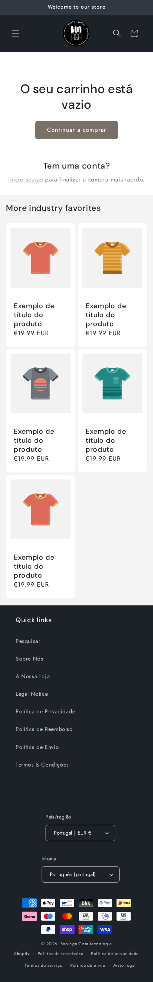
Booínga (68, 944)
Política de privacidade (115, 953)
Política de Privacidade (45, 711)
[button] (15, 33)
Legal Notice (32, 694)
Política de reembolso (61, 953)
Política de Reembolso (44, 729)
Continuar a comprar (76, 130)
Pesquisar (28, 641)
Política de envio (88, 965)
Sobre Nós (29, 658)
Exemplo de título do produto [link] (34, 315)
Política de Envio (37, 747)
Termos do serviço (43, 965)
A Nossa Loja (33, 676)
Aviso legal (124, 965)
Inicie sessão (25, 179)
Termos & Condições (42, 764)
